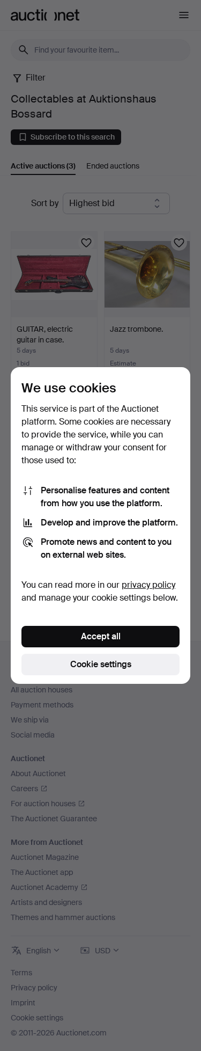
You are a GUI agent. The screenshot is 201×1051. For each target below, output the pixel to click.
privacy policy (148, 584)
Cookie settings (100, 664)
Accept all (101, 636)
